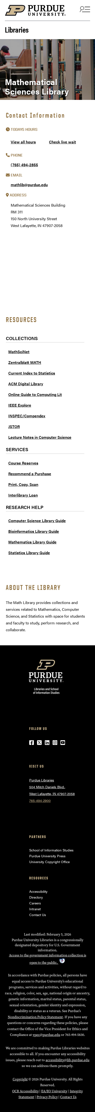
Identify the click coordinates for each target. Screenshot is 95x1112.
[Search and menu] (84, 9)
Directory (36, 897)
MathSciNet (18, 351)
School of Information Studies (51, 850)
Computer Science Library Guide (37, 520)
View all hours (23, 142)
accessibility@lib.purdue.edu (67, 1060)
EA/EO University (54, 1091)
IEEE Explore (19, 405)
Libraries (17, 29)
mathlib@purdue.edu (29, 184)
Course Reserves (23, 463)
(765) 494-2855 (24, 164)
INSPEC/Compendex (26, 416)
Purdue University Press (47, 855)
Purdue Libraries (41, 780)
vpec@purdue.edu (46, 1035)
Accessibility (38, 891)
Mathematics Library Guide (32, 542)
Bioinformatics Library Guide (33, 531)
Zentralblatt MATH (24, 362)
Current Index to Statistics (31, 373)
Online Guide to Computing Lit (35, 394)
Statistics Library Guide (29, 552)
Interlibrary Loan (23, 495)
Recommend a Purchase (29, 473)
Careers (35, 903)
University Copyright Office (49, 861)
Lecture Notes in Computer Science (39, 437)
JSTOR (14, 426)
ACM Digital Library (25, 383)
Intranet (35, 908)
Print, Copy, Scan (23, 484)
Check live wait (62, 142)
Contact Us (37, 914)
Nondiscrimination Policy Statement (35, 1017)
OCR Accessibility (25, 1091)
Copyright (20, 1079)
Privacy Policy (47, 1097)
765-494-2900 (40, 800)
